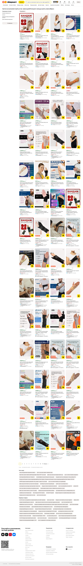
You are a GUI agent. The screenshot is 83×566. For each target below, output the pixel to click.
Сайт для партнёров (49, 554)
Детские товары (28, 557)
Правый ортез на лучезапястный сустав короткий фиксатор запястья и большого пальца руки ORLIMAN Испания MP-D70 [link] (42, 153)
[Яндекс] (80, 564)
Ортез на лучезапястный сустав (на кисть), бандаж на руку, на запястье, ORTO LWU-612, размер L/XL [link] (73, 36)
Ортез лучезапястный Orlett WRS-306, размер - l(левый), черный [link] (72, 241)
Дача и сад (27, 547)
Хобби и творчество (29, 545)
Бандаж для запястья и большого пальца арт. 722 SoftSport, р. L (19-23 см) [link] (42, 183)
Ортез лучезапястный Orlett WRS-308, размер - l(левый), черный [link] (41, 332)
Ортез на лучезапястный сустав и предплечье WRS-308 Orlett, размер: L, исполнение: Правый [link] (41, 301)
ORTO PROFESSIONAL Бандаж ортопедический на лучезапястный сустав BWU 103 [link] (41, 212)
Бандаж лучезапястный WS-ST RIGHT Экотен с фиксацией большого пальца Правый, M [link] (56, 153)
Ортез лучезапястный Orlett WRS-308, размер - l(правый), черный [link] (41, 393)
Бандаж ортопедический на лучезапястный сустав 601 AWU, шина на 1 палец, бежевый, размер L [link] (57, 64)
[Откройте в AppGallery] (10, 535)
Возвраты (48, 537)
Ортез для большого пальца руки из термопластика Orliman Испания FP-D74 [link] (26, 454)
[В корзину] (32, 30)
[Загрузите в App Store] (2, 535)
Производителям (69, 533)
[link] (27, 472)
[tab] (5, 5)
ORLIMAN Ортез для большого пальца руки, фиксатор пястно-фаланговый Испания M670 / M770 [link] (26, 332)
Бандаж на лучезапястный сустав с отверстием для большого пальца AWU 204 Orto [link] (57, 423)
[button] (22, 11)
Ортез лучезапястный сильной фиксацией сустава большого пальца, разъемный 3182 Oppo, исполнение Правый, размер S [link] (25, 123)
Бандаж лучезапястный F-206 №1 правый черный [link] (72, 271)
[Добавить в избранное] (32, 14)
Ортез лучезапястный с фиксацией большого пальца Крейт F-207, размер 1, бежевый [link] (26, 363)
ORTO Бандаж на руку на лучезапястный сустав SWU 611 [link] (72, 183)
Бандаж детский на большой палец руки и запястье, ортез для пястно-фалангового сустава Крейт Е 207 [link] (26, 64)
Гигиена (26, 535)
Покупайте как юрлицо (50, 533)
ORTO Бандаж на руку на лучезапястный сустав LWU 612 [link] (26, 212)
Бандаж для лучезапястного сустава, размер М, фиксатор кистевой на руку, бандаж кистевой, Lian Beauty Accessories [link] (26, 241)
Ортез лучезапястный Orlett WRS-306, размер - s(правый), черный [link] (72, 363)
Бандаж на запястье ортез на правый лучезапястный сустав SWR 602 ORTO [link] (42, 423)
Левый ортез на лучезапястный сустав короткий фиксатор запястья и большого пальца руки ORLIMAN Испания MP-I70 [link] (57, 393)
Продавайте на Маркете (50, 550)
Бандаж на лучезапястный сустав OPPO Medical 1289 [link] (41, 36)
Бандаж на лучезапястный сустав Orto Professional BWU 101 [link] (41, 363)
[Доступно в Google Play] (6, 535)
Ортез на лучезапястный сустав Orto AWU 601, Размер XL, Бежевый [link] (26, 93)
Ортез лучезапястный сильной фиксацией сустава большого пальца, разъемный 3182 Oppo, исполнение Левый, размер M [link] (25, 393)
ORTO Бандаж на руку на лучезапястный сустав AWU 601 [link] (57, 301)
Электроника (27, 537)
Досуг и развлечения (29, 530)
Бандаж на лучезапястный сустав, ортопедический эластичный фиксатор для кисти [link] (72, 454)
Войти (78, 2)
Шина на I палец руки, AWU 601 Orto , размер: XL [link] (73, 423)
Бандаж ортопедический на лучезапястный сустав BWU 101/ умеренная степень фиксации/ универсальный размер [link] (26, 153)
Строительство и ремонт (30, 555)
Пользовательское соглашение (14, 563)
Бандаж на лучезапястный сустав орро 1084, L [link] (41, 123)
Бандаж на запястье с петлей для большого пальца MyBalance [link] (57, 212)
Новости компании (69, 530)
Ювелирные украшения (29, 559)
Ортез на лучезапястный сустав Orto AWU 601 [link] (26, 423)
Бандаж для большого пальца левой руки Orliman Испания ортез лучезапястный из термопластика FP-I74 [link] (26, 301)
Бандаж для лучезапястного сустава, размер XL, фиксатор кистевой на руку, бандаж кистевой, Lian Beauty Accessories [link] (73, 212)
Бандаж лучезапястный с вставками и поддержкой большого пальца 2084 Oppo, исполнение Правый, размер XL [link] (57, 454)
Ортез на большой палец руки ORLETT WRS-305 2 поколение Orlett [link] (72, 123)
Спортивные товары (29, 552)
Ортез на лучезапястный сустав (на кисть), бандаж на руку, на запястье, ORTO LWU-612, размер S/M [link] (26, 183)
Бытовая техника (28, 533)
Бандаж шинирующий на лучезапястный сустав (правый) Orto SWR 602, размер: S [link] (72, 301)
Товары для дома (28, 540)
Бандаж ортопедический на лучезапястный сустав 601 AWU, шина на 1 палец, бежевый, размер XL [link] (57, 93)
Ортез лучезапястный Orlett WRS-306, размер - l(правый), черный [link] (57, 363)
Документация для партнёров (51, 552)
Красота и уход (28, 543)
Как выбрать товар (49, 530)
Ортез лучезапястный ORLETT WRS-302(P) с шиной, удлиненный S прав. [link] (73, 93)
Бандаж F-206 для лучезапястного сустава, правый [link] (41, 454)
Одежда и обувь (28, 538)
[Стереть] (49, 2)
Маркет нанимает (69, 537)
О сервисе (48, 535)
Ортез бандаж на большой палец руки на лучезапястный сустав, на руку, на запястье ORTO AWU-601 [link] (26, 271)
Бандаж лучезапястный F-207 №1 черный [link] (72, 64)
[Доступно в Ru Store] (14, 535)
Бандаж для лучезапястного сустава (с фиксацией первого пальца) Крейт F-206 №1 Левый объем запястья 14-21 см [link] (57, 271)
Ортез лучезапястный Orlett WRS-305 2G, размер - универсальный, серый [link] (41, 271)
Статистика (5, 563)
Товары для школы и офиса (30, 550)
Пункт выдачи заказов (70, 535)
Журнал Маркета (49, 538)
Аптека (26, 542)
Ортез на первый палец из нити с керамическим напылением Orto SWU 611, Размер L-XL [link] (72, 393)
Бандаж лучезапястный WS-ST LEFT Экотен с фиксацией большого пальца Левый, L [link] (42, 241)
